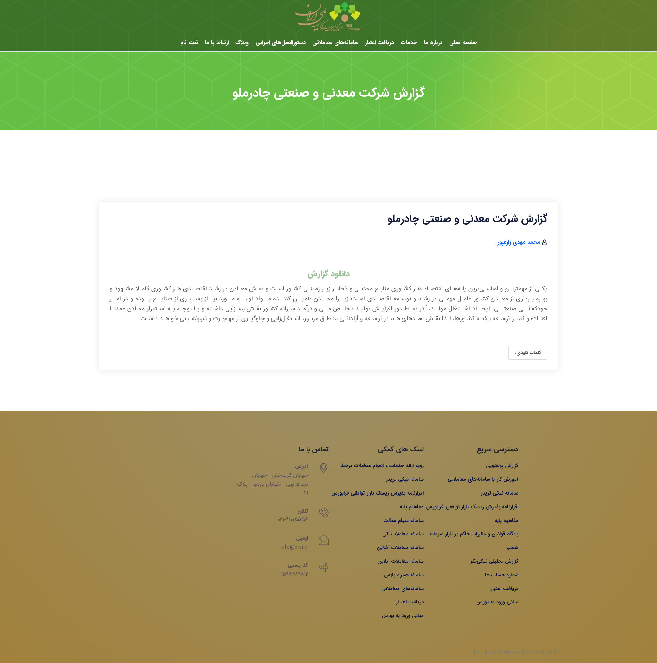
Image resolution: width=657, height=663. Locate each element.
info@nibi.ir (294, 547)
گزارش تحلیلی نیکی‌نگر (494, 561)
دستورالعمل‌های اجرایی (281, 42)
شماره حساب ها (501, 575)
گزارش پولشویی (502, 466)
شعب (512, 547)
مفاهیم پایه (506, 520)
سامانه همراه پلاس (404, 575)
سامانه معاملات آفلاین (400, 547)
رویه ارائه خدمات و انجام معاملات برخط (382, 466)
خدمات (409, 42)
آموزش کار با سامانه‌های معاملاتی (483, 479)
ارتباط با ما (217, 42)
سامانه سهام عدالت (403, 520)
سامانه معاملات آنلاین (400, 561)
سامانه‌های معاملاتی (335, 42)
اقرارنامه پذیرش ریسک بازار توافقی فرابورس (472, 507)
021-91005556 (293, 519)
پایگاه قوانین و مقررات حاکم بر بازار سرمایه (473, 534)
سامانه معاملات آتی (403, 534)
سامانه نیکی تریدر (499, 493)
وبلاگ (242, 42)
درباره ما (433, 42)
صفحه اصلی (463, 42)
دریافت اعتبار (379, 42)
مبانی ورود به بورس (497, 602)
